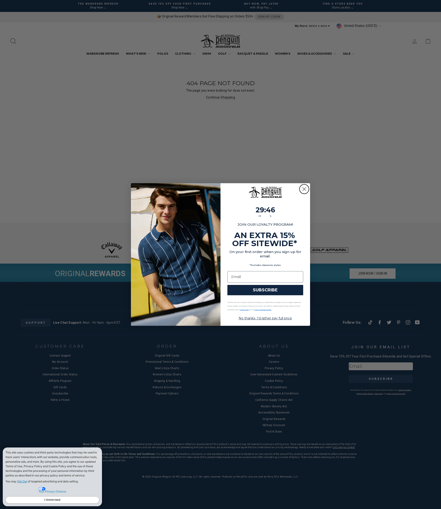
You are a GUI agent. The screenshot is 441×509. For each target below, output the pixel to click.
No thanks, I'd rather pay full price (265, 318)
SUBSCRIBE (265, 289)
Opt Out (22, 481)
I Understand (52, 499)
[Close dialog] (304, 189)
